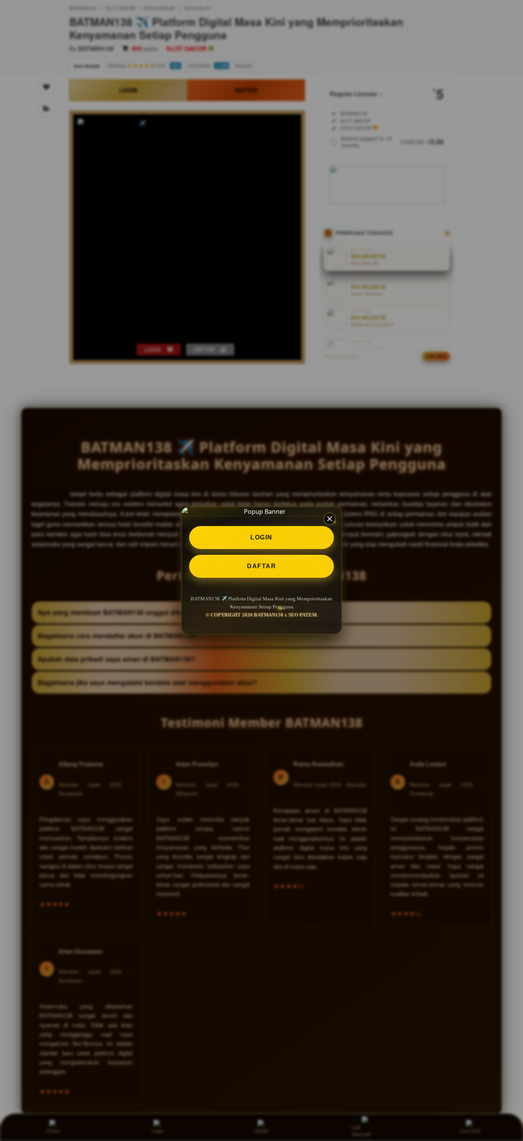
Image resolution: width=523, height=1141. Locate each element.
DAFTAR (261, 566)
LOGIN (261, 537)
